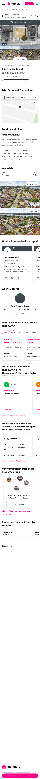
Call (28, 776)
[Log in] (37, 3)
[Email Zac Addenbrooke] (6, 278)
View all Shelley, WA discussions (15, 461)
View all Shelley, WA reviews (13, 415)
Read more (6, 163)
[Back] (2, 16)
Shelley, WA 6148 (12, 10)
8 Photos (21, 60)
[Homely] (20, 766)
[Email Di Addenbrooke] (38, 278)
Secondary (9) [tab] (23, 332)
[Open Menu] (3, 3)
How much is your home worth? (16, 82)
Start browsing (19, 504)
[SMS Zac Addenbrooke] (18, 278)
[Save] (36, 16)
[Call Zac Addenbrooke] (12, 278)
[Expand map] (34, 102)
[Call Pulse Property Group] (17, 314)
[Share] (32, 16)
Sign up (29, 4)
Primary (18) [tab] (8, 332)
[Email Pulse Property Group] (23, 314)
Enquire (11, 776)
